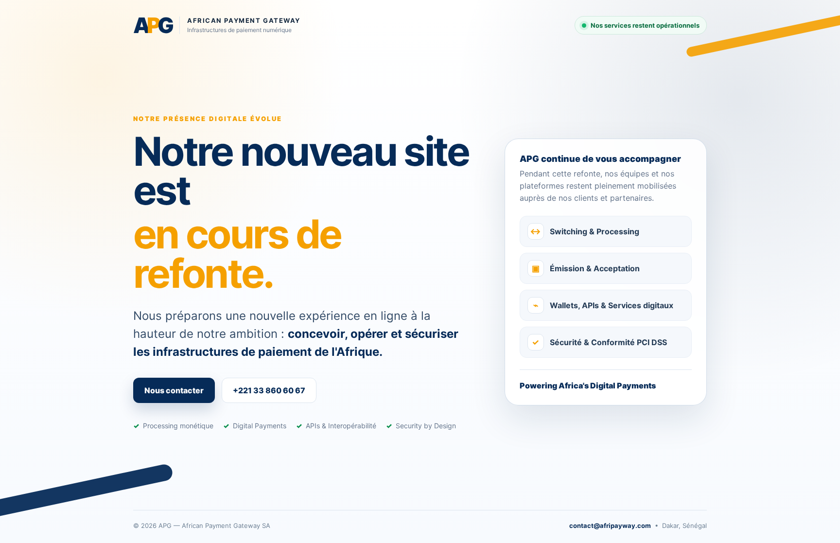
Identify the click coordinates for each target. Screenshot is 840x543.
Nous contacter (174, 390)
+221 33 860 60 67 (269, 390)
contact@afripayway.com (610, 525)
